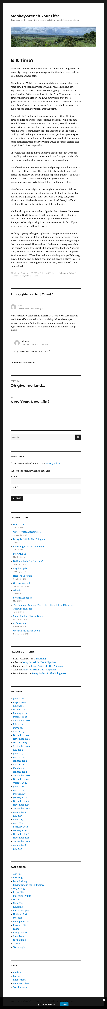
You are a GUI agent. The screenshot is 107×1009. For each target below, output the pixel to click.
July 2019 (18, 815)
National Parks (20, 914)
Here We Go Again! (23, 575)
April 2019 (18, 823)
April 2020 (18, 790)
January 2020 (20, 797)
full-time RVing (31, 276)
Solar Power (19, 936)
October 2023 (20, 742)
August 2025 (19, 702)
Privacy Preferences (48, 1004)
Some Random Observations (28, 616)
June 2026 (18, 698)
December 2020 (21, 779)
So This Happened (22, 597)
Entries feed (19, 979)
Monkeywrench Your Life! (35, 16)
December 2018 (21, 834)
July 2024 (18, 724)
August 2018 (19, 845)
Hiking (16, 899)
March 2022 (19, 768)
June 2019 (18, 819)
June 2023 (18, 753)
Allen (16, 273)
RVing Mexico (20, 932)
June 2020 (18, 786)
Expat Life (18, 892)
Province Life (20, 925)
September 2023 (21, 746)
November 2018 (21, 837)
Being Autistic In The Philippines (30, 539)
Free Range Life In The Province (29, 546)
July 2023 (18, 750)
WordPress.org (20, 987)
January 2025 (20, 713)
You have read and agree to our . (36, 463)
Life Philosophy (61, 273)
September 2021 (21, 775)
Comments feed (21, 983)
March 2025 (19, 709)
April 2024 (18, 731)
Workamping (20, 947)
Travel (16, 943)
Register (17, 972)
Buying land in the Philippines (28, 885)
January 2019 (20, 830)
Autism (17, 874)
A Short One (19, 623)
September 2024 (21, 720)
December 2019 (21, 801)
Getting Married (21, 583)
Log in (16, 976)
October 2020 (20, 782)
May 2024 (18, 728)
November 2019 (21, 804)
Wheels (17, 590)
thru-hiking (19, 940)
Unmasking (19, 524)
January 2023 (20, 760)
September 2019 (21, 808)
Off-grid (17, 918)
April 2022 (18, 764)
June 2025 (18, 706)
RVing (71, 273)
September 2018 (21, 841)
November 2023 (21, 739)
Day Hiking (19, 888)
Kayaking (18, 907)
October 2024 (20, 717)
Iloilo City (18, 903)
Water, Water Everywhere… (27, 532)
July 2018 (17, 848)
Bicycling (18, 877)
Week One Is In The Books (26, 630)
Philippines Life (21, 921)
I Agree (64, 1004)
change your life (17, 276)
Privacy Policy (53, 463)
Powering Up (19, 553)
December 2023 (21, 735)
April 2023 (18, 757)
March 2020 (19, 793)
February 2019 (20, 826)
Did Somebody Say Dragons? (28, 561)
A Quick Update (21, 568)
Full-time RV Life (47, 273)
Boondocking (20, 881)
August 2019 (19, 812)
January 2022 (20, 771)
